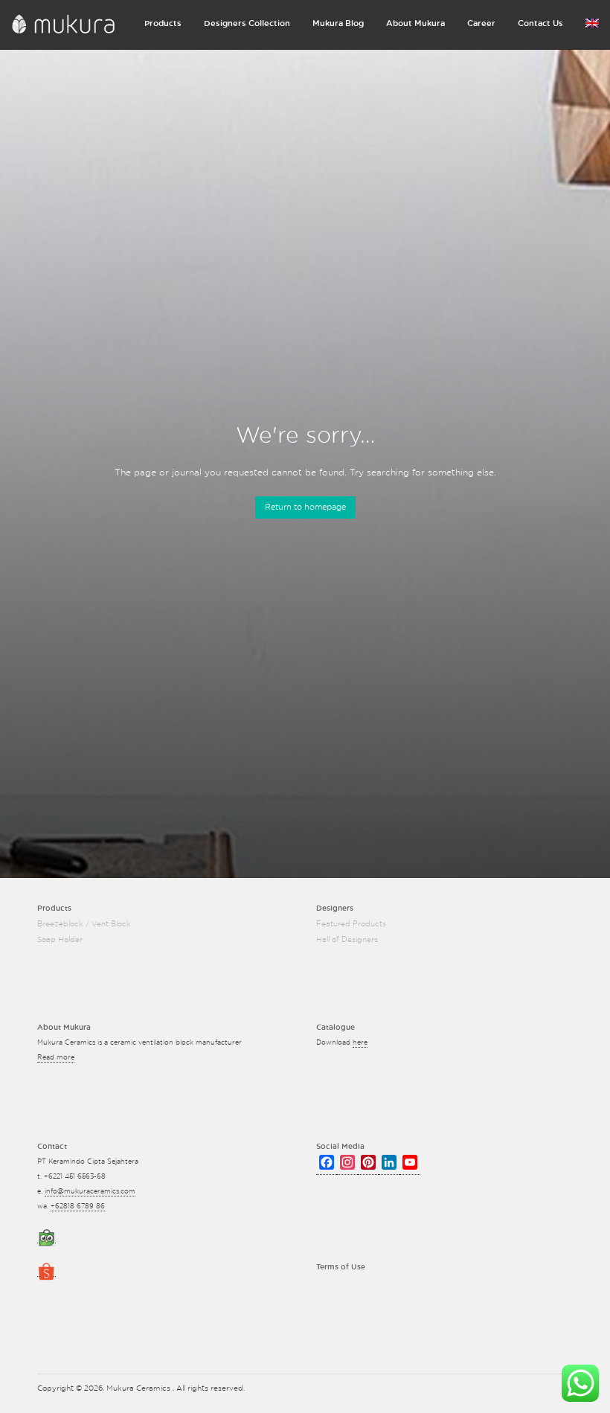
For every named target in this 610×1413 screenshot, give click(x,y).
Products (163, 23)
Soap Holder (60, 939)
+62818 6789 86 (78, 1206)
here (360, 1042)
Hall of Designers (347, 939)
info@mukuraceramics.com (90, 1191)
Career (481, 23)
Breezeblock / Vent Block (84, 924)
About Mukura (415, 23)
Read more (55, 1057)
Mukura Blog (338, 23)
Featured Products (351, 924)
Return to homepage (305, 507)
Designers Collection (247, 23)
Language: (592, 26)
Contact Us (540, 23)
